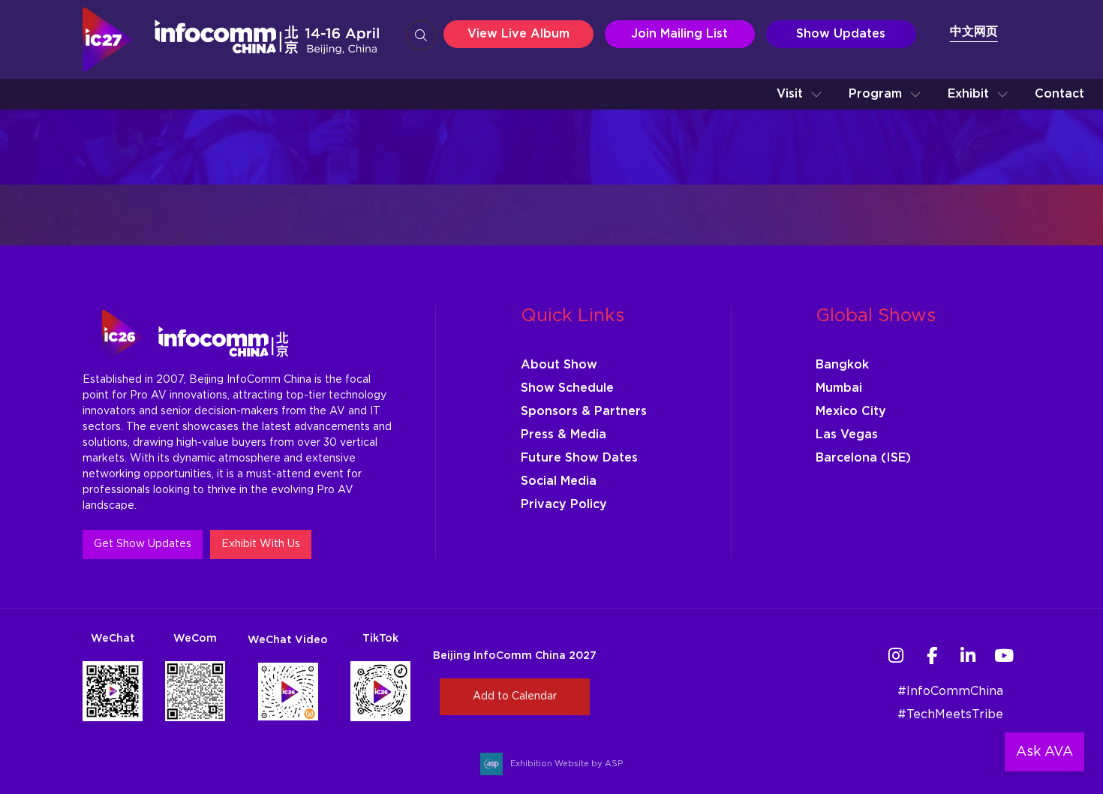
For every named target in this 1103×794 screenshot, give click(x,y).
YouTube (1004, 655)
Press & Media (563, 435)
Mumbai (839, 388)
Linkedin (968, 655)
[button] (799, 94)
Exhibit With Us (260, 544)
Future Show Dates (579, 458)
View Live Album (518, 34)
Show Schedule (567, 388)
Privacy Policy (564, 504)
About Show (559, 365)
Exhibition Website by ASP (566, 763)
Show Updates (840, 34)
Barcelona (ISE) (863, 458)
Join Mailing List (679, 34)
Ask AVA (1044, 752)
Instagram (896, 655)
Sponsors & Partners (584, 411)
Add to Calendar (515, 696)
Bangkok (842, 365)
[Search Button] (421, 35)
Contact (1059, 94)
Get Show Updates (142, 544)
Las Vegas (847, 435)
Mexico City (851, 411)
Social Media (559, 481)
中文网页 (974, 32)
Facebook (932, 655)
